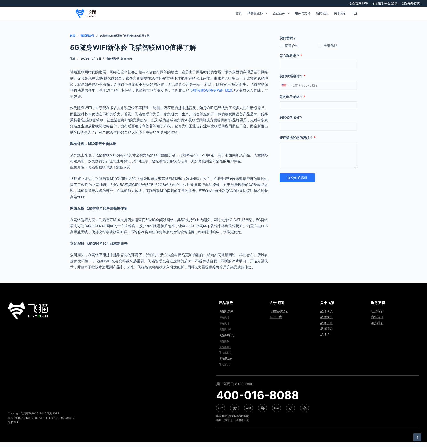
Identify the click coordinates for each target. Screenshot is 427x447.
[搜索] (355, 13)
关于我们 (340, 13)
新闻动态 (322, 13)
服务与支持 (302, 13)
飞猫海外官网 (410, 3)
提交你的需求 (297, 178)
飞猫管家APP (358, 3)
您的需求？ (288, 38)
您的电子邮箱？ (293, 97)
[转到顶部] (417, 437)
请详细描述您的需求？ (298, 138)
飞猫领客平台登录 (385, 3)
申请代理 (330, 46)
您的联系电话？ (293, 76)
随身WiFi (126, 58)
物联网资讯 (112, 58)
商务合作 (291, 46)
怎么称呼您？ (291, 56)
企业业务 (279, 13)
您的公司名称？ (291, 117)
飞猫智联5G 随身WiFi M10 (210, 90)
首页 (239, 13)
